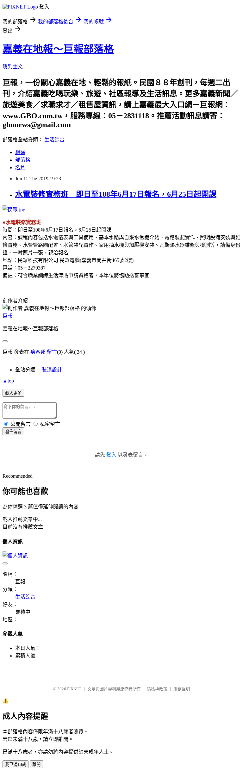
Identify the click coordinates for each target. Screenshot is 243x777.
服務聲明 (181, 689)
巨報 (8, 316)
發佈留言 (13, 431)
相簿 (20, 152)
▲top (8, 380)
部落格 (22, 160)
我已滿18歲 (15, 764)
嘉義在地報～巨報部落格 (58, 49)
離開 (36, 764)
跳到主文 (13, 66)
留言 (52, 352)
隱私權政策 (157, 689)
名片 (20, 167)
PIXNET (74, 689)
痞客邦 (38, 352)
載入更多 (13, 393)
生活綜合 (54, 139)
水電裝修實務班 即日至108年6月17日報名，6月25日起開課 (115, 194)
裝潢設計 (52, 369)
